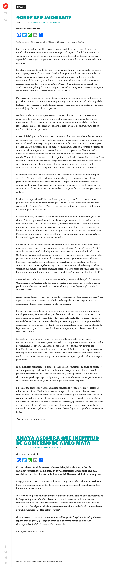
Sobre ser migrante (43, 18)
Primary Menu (5, 13)
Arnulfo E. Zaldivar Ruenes (45, 22)
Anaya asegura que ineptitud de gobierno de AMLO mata (57, 440)
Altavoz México (5, 6)
